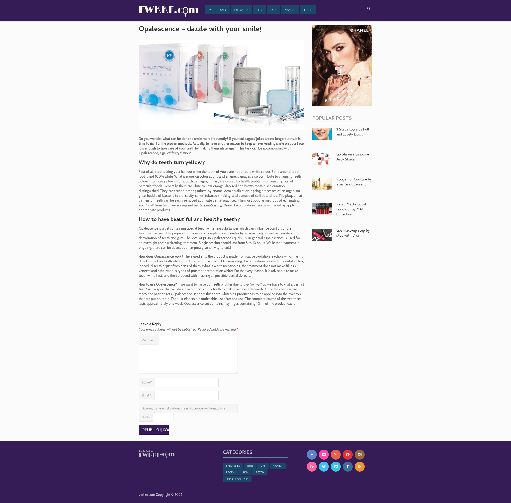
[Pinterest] (348, 455)
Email (146, 395)
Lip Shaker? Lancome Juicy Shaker (352, 157)
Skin (223, 10)
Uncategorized (237, 479)
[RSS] (360, 467)
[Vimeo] (336, 467)
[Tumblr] (348, 467)
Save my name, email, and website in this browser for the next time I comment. (184, 410)
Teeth (308, 10)
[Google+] (336, 455)
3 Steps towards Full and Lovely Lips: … (352, 132)
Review (230, 473)
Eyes (273, 10)
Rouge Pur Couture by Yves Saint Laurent (354, 182)
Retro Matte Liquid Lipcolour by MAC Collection (351, 209)
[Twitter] (324, 467)
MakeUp (290, 10)
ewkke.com (147, 495)
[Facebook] (312, 455)
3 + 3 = (146, 417)
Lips (259, 10)
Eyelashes (241, 10)
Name (147, 382)
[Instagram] (360, 455)
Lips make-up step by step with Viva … (353, 233)
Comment (148, 340)
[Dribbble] (312, 467)
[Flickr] (324, 455)
